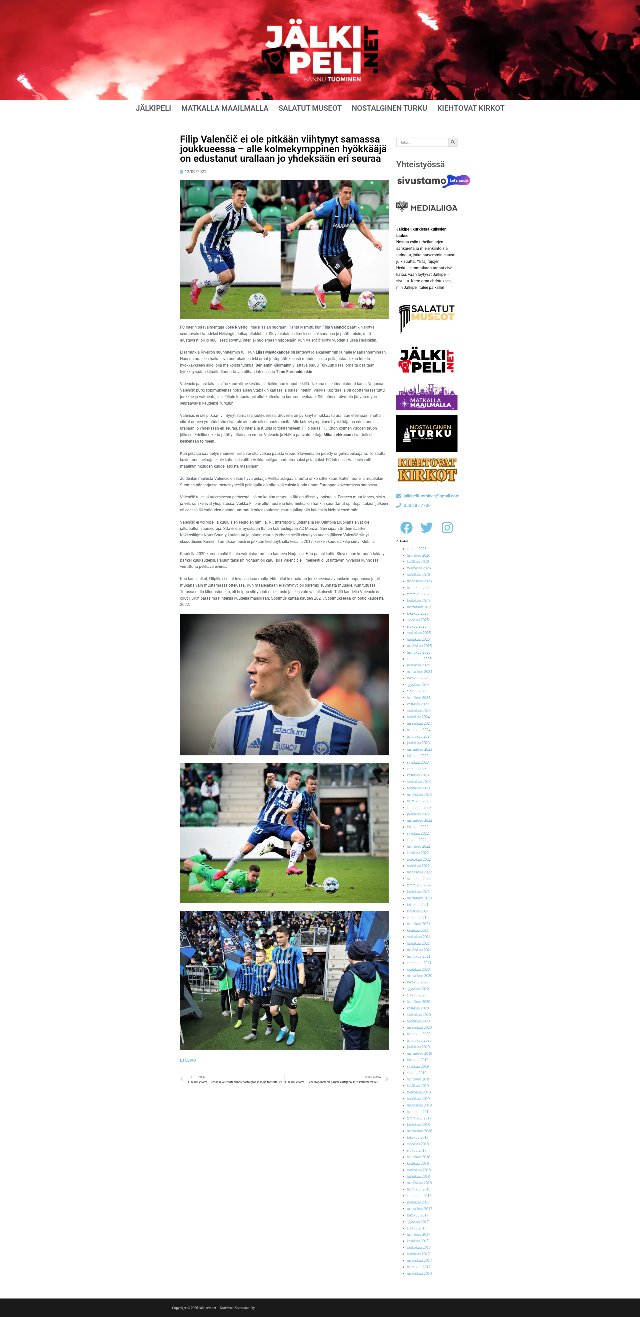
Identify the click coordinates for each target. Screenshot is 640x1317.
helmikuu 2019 (418, 1111)
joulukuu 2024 (418, 665)
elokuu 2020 (416, 995)
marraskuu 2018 (419, 1131)
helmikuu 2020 (418, 1034)
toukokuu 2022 (419, 859)
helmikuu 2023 (418, 801)
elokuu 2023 (416, 768)
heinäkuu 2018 (418, 1157)
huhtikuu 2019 (418, 1098)
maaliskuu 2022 (419, 872)
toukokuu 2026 (419, 568)
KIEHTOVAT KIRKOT (470, 108)
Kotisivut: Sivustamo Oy (237, 1308)
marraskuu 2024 (419, 671)
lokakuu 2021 (417, 904)
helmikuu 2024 (418, 730)
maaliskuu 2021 (419, 950)
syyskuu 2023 (418, 762)
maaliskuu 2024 (419, 723)
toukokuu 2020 (419, 1014)
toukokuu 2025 (419, 633)
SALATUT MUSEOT (310, 108)
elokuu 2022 (416, 840)
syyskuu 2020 (418, 988)
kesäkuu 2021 (418, 930)
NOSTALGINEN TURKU (389, 108)
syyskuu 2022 (418, 833)
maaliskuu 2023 (419, 794)
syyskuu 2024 (418, 684)
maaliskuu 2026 (419, 581)
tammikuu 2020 (419, 1040)
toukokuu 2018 (419, 1170)
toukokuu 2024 (419, 710)
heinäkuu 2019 (418, 1079)
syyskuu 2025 (418, 620)
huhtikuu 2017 (418, 1254)
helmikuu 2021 (418, 956)
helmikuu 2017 (418, 1267)
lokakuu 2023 (417, 756)
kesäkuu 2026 (418, 561)
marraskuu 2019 (419, 1053)
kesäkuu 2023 (418, 775)
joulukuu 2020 (418, 969)
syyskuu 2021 (418, 911)
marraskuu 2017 (419, 1208)
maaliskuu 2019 (419, 1105)
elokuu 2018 (416, 1150)
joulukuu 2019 (418, 1047)
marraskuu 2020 (419, 975)
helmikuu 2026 (418, 587)
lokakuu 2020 (417, 982)
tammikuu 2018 (419, 1195)
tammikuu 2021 (419, 963)
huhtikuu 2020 (418, 1021)
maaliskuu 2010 (419, 1273)
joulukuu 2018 (418, 1124)
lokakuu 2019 (417, 1060)
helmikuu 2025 (418, 652)
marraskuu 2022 (419, 820)
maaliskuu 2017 (419, 1260)
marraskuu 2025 (419, 607)
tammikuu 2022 (419, 885)
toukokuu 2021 (419, 937)
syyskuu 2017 (418, 1221)
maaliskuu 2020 (419, 1027)
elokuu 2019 (416, 1073)
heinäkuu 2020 (418, 1001)
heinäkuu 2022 (418, 846)
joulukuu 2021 (418, 891)
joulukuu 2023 (418, 743)
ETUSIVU (188, 1060)
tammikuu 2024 (419, 736)
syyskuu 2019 (418, 1066)
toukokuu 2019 (419, 1092)
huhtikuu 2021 (418, 943)
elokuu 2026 (416, 549)
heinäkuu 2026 (418, 555)
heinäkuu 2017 (418, 1234)
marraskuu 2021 (419, 898)
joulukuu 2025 (418, 600)
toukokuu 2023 (419, 781)
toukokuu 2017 (419, 1247)
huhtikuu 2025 (418, 639)
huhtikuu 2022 (418, 866)
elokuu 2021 (416, 917)
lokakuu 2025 (417, 613)
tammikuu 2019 (419, 1118)
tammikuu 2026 (419, 594)
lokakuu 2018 (417, 1137)
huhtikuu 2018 (418, 1176)
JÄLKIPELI (153, 108)
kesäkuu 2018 (418, 1163)
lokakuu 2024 (417, 678)
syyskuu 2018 (418, 1144)
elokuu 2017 (416, 1228)
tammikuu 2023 (419, 807)
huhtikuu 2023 (418, 788)
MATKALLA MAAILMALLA (224, 108)
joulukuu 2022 (418, 814)
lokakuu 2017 (417, 1215)
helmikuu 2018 (418, 1189)
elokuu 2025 (416, 626)
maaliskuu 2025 (419, 646)
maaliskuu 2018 (419, 1182)
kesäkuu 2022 (418, 853)
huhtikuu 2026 (418, 574)
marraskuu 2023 (419, 749)
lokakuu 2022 (417, 827)
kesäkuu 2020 (418, 1008)
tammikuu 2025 (419, 659)
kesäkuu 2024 (418, 704)
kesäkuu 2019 (418, 1085)
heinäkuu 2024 (418, 697)
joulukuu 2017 (418, 1202)
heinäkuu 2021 (418, 924)
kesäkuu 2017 (418, 1241)
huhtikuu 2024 (418, 717)
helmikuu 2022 (418, 878)
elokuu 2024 (416, 691)
